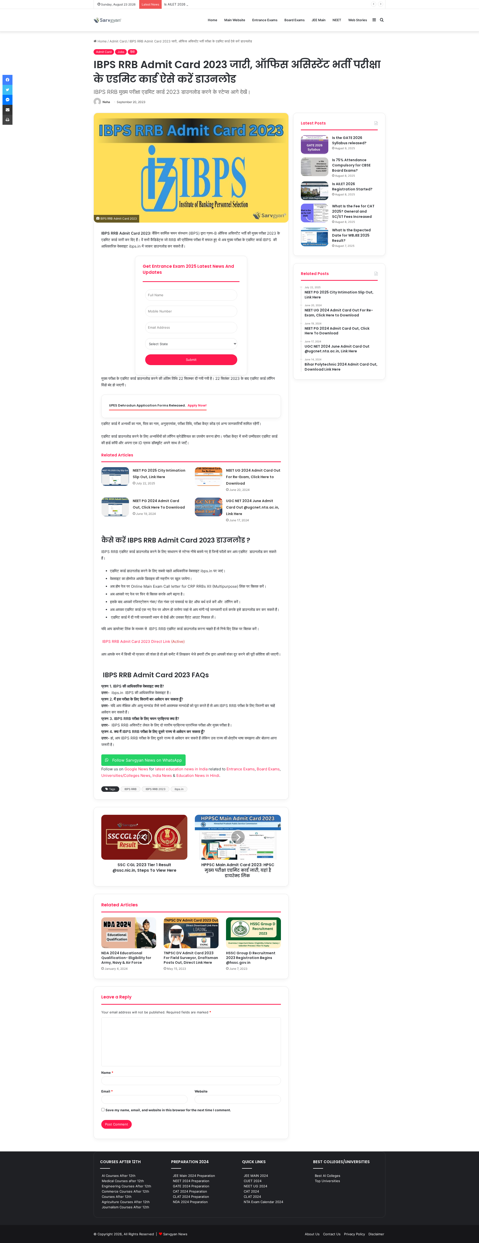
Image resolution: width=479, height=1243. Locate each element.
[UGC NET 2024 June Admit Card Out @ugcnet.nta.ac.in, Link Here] (208, 507)
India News (162, 775)
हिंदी (132, 52)
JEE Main (319, 20)
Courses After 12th (116, 1197)
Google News (136, 769)
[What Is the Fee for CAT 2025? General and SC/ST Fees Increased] (314, 213)
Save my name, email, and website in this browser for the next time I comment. (168, 1110)
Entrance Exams (264, 20)
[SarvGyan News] (107, 20)
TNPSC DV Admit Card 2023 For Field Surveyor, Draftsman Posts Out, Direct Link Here (191, 958)
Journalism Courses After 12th (125, 1207)
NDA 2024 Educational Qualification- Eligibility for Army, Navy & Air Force (126, 958)
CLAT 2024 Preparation (191, 1197)
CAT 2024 (251, 1191)
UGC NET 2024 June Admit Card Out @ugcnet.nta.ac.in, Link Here (252, 507)
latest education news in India (181, 769)
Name (107, 1073)
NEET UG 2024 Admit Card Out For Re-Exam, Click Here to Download (253, 477)
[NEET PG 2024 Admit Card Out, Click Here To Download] (115, 507)
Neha (106, 102)
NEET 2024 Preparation (191, 1181)
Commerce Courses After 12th (125, 1191)
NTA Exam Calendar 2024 (263, 1202)
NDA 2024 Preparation (190, 1202)
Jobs (121, 52)
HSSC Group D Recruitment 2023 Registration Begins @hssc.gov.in (250, 958)
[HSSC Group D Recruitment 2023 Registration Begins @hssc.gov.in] (253, 932)
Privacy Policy (354, 1234)
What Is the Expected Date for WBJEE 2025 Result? (351, 235)
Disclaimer (376, 1234)
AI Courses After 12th (118, 1176)
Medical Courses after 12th (123, 1181)
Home (212, 20)
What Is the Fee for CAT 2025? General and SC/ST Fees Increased (353, 211)
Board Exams (294, 20)
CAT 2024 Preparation (190, 1191)
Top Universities (327, 1181)
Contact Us (332, 1234)
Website (201, 1091)
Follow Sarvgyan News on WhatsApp (145, 760)
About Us (312, 1234)
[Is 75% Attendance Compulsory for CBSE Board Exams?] (314, 166)
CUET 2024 (252, 1181)
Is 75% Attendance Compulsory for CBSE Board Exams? (351, 165)
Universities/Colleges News (125, 775)
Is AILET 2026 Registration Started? (191, 4)
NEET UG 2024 (255, 1186)
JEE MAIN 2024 (256, 1176)
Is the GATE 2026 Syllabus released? (349, 140)
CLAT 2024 (252, 1197)
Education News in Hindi (197, 775)
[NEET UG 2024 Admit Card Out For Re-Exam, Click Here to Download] (208, 476)
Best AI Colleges (327, 1176)
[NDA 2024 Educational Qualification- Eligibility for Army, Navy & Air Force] (128, 932)
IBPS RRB (130, 789)
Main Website (234, 20)
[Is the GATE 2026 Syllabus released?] (314, 144)
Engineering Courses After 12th (126, 1186)
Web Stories (357, 20)
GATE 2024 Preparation (191, 1186)
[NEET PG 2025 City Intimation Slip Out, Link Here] (115, 476)
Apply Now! (197, 405)
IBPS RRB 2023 (155, 789)
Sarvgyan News (175, 1234)
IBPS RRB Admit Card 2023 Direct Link (136, 641)
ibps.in (179, 789)
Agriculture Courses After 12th (126, 1202)
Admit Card (118, 41)
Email (107, 1091)
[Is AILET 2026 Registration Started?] (314, 190)
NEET (337, 20)
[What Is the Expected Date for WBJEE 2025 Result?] (314, 237)
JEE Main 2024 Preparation (194, 1176)
